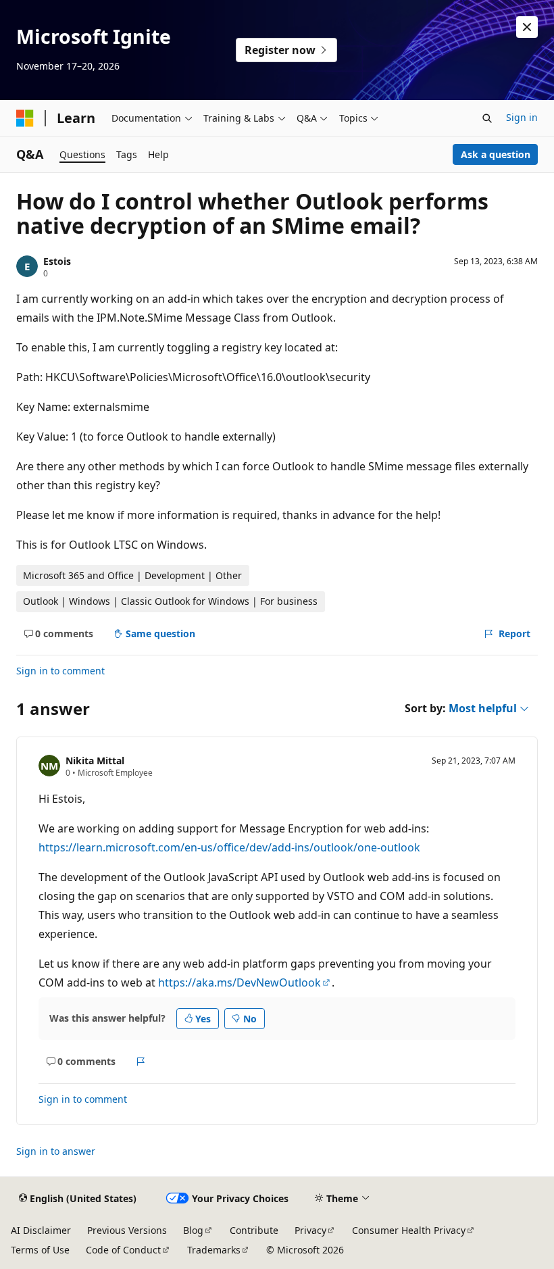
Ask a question (495, 154)
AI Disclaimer (41, 1230)
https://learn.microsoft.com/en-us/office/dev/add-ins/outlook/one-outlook (229, 847)
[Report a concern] (141, 1061)
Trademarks (214, 1249)
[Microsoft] (25, 118)
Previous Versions (127, 1230)
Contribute (254, 1230)
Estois (57, 261)
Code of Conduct (123, 1249)
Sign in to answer (55, 1151)
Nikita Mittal (95, 760)
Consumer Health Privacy (408, 1230)
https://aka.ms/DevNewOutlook (239, 982)
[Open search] (487, 118)
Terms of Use (40, 1249)
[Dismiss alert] (527, 27)
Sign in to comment (60, 670)
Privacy (310, 1230)
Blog (193, 1230)
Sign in (522, 117)
